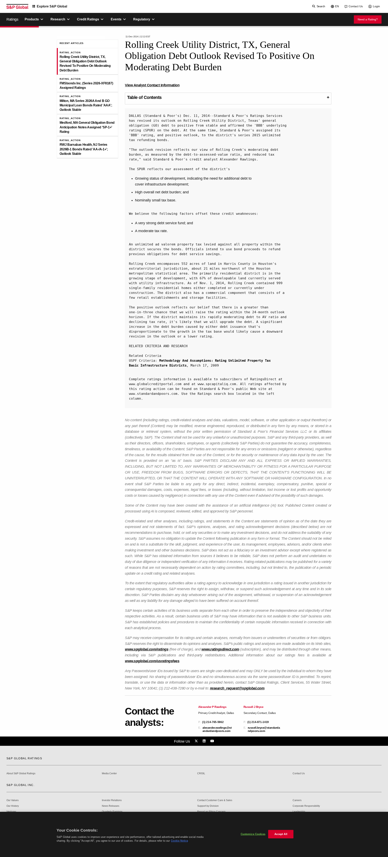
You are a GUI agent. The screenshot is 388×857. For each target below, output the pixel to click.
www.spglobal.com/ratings (146, 649)
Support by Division (208, 806)
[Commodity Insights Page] (196, 741)
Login (376, 6)
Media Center (109, 773)
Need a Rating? (368, 19)
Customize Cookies (253, 834)
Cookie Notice (179, 840)
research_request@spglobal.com (237, 688)
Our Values (12, 800)
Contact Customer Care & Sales (214, 800)
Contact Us (356, 6)
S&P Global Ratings (24, 758)
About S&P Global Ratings (20, 773)
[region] (194, 834)
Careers (297, 800)
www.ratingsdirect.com (220, 649)
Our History (12, 806)
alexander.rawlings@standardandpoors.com (217, 729)
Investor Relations (112, 800)
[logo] (17, 6)
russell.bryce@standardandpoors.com (264, 729)
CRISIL (201, 773)
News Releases (110, 806)
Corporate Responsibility (306, 806)
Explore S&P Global (52, 6)
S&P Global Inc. (20, 785)
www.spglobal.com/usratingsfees (152, 661)
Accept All (280, 834)
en (337, 6)
